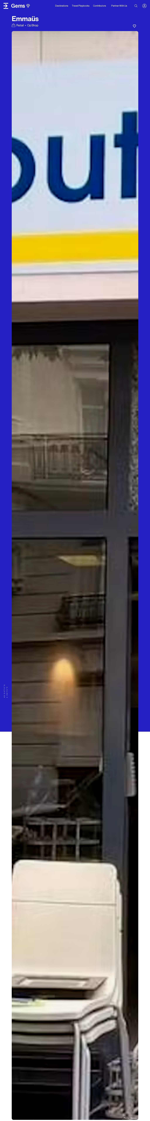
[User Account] (145, 6)
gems (18, 6)
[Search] (136, 6)
